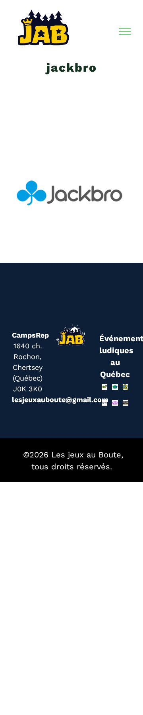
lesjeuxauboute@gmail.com (60, 399)
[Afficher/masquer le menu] (125, 31)
